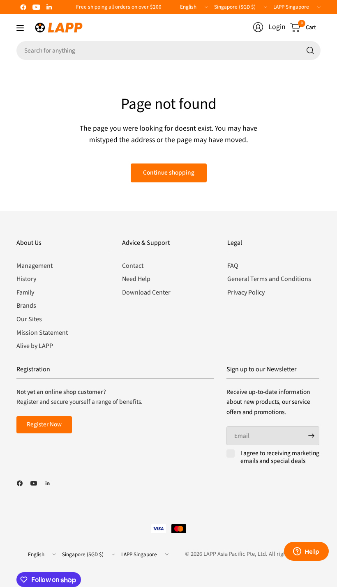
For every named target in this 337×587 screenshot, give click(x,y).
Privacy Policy (246, 292)
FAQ (232, 265)
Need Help (136, 278)
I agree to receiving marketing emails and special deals (279, 457)
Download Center (146, 292)
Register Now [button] (44, 424)
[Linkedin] (49, 7)
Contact (132, 265)
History (26, 278)
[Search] (310, 50)
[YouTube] (36, 7)
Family (25, 292)
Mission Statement (42, 332)
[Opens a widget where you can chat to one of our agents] (306, 552)
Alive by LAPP (34, 345)
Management (34, 265)
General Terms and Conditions (269, 278)
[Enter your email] (311, 435)
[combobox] (168, 50)
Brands (26, 305)
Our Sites (29, 319)
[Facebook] (23, 7)
